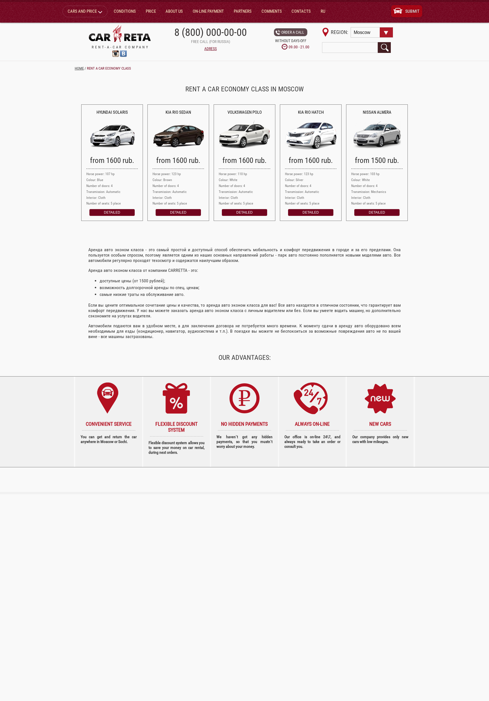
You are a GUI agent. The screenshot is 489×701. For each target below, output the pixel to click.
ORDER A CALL (292, 32)
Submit (412, 11)
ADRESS (210, 48)
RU (323, 11)
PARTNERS (243, 11)
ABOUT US (174, 11)
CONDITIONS (125, 11)
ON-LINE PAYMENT (208, 11)
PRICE (151, 11)
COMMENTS (271, 11)
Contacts (301, 11)
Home (79, 68)
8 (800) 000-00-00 (210, 32)
